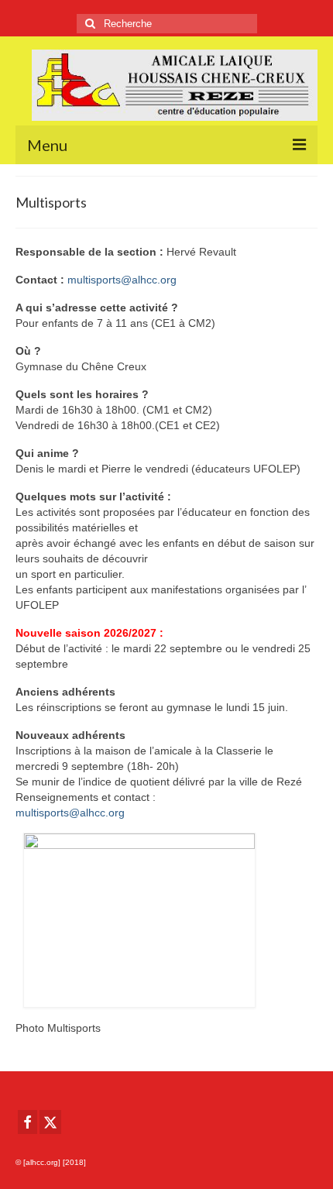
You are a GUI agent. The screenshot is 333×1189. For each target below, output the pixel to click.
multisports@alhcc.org (122, 279)
